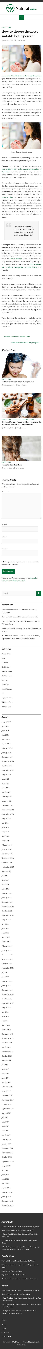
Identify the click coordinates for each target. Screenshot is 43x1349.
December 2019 (7, 1034)
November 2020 (8, 994)
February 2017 (7, 1139)
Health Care (6, 667)
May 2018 (5, 1073)
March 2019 (6, 1047)
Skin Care (17, 419)
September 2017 (8, 1109)
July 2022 (5, 924)
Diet (3, 658)
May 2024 (5, 832)
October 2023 (7, 862)
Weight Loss (6, 706)
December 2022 (7, 902)
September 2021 (8, 968)
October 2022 (7, 911)
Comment (5, 492)
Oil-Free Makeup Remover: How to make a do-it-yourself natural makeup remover (21, 423)
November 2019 (8, 1038)
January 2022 (6, 950)
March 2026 (6, 744)
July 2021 (5, 972)
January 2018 (6, 1091)
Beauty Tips (6, 27)
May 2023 (5, 884)
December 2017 (7, 1095)
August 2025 (6, 774)
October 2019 (7, 1043)
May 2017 (5, 1126)
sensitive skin (7, 197)
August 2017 (6, 1113)
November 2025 (8, 761)
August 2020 (6, 1007)
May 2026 (5, 735)
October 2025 (7, 766)
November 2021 (8, 959)
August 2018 (6, 1060)
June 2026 (5, 730)
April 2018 (5, 1078)
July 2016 (5, 1170)
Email (4, 537)
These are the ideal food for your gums (26, 342)
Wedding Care (7, 702)
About (4, 1329)
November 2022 (8, 906)
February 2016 (7, 1192)
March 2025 (6, 792)
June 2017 (5, 1122)
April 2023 (5, 889)
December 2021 (7, 955)
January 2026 (6, 752)
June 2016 (5, 1174)
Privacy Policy (6, 1336)
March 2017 (6, 1135)
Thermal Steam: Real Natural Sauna (16, 336)
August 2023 (6, 871)
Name (4, 525)
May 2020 (5, 1021)
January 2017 (6, 1144)
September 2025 (8, 770)
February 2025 (7, 796)
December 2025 (7, 757)
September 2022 (8, 915)
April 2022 (6, 937)
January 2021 (6, 985)
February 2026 (7, 748)
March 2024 (6, 840)
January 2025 (6, 801)
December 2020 (7, 990)
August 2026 (6, 722)
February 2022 (7, 946)
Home (4, 1325)
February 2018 (7, 1087)
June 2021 (5, 977)
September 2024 (8, 814)
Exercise (5, 662)
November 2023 (8, 858)
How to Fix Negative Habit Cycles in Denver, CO (20, 617)
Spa (3, 693)
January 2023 (6, 898)
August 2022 (6, 919)
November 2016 (8, 1152)
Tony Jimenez (21, 40)
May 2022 (5, 933)
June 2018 (5, 1069)
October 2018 (7, 1056)
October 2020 (7, 999)
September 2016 (8, 1161)
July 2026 (5, 726)
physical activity (16, 258)
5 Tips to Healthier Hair (12, 464)
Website (4, 549)
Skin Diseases (7, 689)
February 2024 (7, 845)
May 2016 (5, 1179)
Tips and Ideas (28, 419)
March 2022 (6, 941)
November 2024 (8, 810)
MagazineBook (33, 1342)
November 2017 (7, 1100)
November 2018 (8, 1051)
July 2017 (5, 1117)
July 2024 (5, 823)
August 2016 (6, 1166)
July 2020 (5, 1012)
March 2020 (6, 1029)
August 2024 (6, 818)
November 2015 (8, 1205)
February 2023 (7, 893)
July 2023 (5, 876)
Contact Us (5, 1332)
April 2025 (6, 788)
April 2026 (6, 739)
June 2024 (5, 827)
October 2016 (7, 1157)
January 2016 (6, 1196)
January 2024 (6, 849)
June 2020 (5, 1016)
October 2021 (7, 963)
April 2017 (5, 1131)
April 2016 (5, 1183)
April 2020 (6, 1025)
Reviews (5, 680)
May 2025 (5, 783)
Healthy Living (7, 676)
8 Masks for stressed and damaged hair (18, 381)
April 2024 (6, 836)
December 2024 (7, 805)
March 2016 (6, 1188)
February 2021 (7, 981)
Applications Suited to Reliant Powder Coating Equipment (21, 1226)
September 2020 (8, 1003)
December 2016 (7, 1148)
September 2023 (8, 867)
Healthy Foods (7, 671)
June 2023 (5, 880)
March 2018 (6, 1082)
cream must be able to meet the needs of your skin (22, 76)
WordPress (15, 1342)
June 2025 (5, 779)
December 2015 (7, 1201)
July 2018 (5, 1065)
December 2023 (7, 854)
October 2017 (7, 1104)
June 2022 (5, 928)
